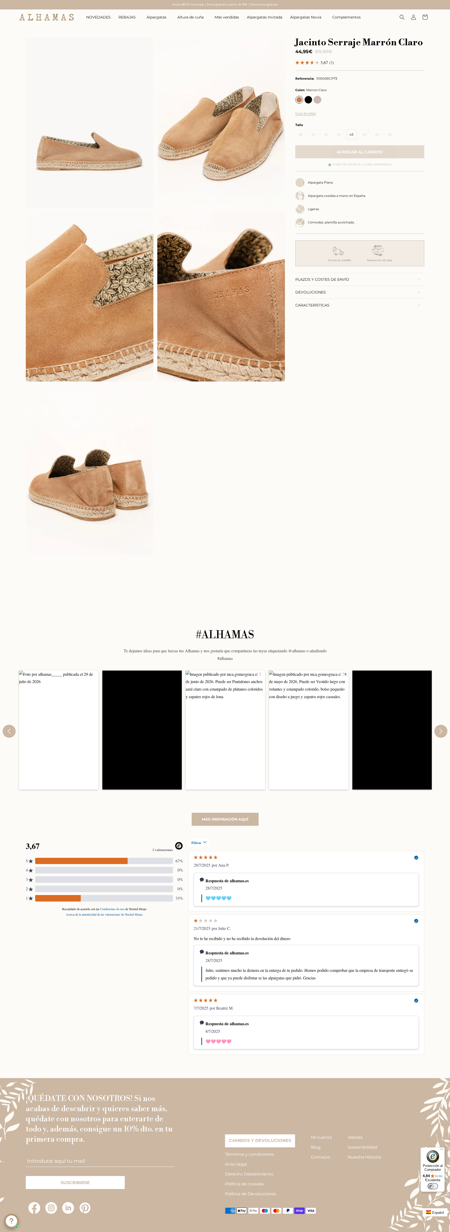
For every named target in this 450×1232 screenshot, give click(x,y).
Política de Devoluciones (250, 1193)
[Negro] (308, 100)
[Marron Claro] (299, 100)
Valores (355, 1137)
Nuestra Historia (364, 1157)
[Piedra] (317, 100)
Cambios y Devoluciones (260, 1140)
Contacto (320, 1157)
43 (351, 134)
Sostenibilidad (362, 1147)
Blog (316, 1147)
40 (314, 136)
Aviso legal (236, 1164)
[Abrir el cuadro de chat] (11, 1221)
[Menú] (442, 1150)
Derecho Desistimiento (249, 1174)
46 (391, 136)
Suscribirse (75, 1182)
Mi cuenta (321, 1137)
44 (366, 136)
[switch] (433, 1186)
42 (340, 136)
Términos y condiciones (249, 1154)
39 (302, 136)
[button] (129, 17)
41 (327, 136)
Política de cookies (244, 1183)
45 (378, 136)
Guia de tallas (305, 113)
